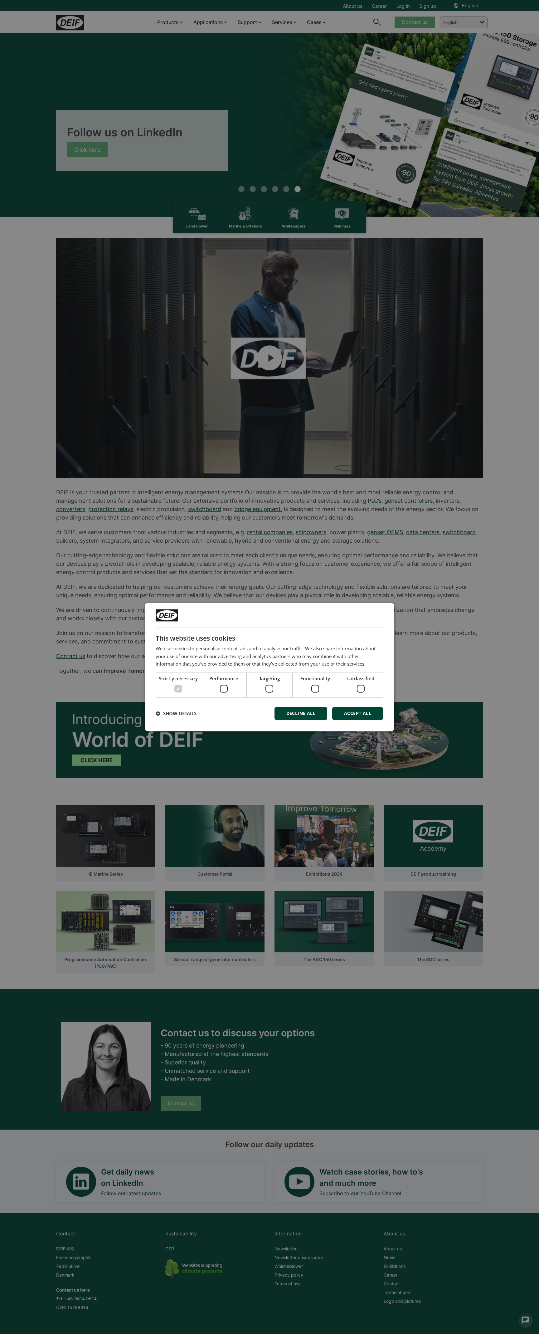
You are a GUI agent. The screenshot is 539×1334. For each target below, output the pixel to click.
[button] (176, 713)
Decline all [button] (300, 713)
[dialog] (269, 667)
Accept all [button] (357, 713)
